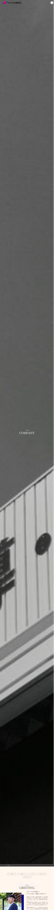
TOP (5, 865)
